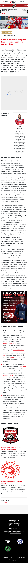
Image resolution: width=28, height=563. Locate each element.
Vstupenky (14, 1)
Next (27, 11)
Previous (0, 11)
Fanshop (13, 2)
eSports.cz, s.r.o (12, 559)
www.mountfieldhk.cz (15, 533)
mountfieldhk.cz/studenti (9, 343)
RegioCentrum (22, 366)
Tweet (5, 502)
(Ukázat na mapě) (14, 525)
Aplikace (22, 1)
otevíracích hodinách (18, 350)
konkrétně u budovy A (8, 375)
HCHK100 (6, 1)
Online (3, 13)
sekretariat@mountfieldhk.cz (16, 531)
